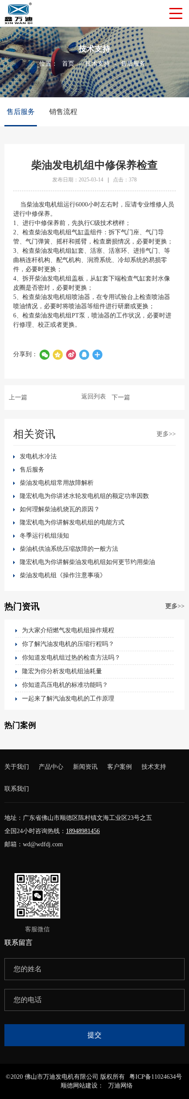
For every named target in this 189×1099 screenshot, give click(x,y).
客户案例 (119, 766)
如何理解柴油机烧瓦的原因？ (60, 509)
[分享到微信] (44, 354)
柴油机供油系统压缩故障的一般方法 (69, 549)
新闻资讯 (85, 766)
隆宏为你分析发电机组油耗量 (62, 671)
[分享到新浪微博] (70, 354)
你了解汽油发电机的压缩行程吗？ (68, 644)
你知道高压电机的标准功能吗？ (65, 685)
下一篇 (121, 397)
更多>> (166, 434)
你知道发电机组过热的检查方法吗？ (71, 657)
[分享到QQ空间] (84, 354)
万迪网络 (120, 1085)
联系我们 (16, 789)
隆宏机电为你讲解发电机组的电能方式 (72, 522)
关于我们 (16, 766)
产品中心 (51, 766)
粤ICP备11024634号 (155, 1076)
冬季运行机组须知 (44, 535)
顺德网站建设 (79, 1085)
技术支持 (97, 63)
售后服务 (133, 63)
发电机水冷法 (38, 456)
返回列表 (93, 396)
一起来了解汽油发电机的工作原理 (68, 698)
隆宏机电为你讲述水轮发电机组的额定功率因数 (84, 496)
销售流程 (63, 111)
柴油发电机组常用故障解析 (57, 482)
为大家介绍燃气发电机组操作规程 (68, 630)
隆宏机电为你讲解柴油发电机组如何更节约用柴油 (87, 562)
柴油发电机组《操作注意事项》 (63, 575)
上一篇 (18, 397)
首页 (68, 63)
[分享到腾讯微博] (57, 354)
